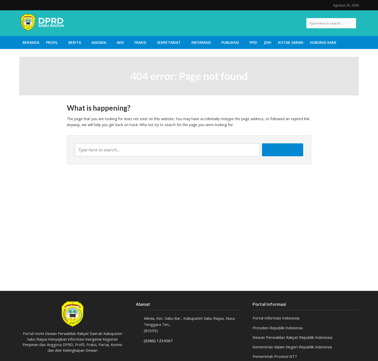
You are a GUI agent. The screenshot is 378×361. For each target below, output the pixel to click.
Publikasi (230, 42)
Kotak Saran (290, 42)
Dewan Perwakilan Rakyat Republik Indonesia (292, 337)
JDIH (267, 42)
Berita (74, 42)
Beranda (31, 42)
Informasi (201, 42)
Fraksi (140, 42)
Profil (52, 42)
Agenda (99, 42)
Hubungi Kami (323, 42)
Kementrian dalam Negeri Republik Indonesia (292, 346)
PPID (253, 42)
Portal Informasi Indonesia (276, 318)
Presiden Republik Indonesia (278, 327)
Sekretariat (169, 42)
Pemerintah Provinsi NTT (275, 356)
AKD (120, 42)
